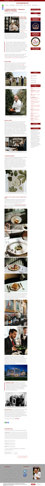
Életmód (26, 12)
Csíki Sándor (7, 12)
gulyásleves (8, 472)
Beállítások (38, 484)
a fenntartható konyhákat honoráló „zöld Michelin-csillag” (12, 57)
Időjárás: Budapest (33, 76)
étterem (8, 480)
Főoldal (6, 5)
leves (12, 474)
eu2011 (12, 471)
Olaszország (15, 477)
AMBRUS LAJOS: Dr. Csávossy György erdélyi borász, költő (35, 102)
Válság (5, 480)
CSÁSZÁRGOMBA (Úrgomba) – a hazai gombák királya (35, 91)
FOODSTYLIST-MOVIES (19, 5)
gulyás (5, 472)
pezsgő (18, 477)
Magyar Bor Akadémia (18, 474)
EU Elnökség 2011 (16, 471)
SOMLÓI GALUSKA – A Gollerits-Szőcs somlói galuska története (35, 106)
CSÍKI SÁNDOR (12, 5)
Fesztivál (20, 471)
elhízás (16, 469)
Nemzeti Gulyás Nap (7, 477)
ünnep (10, 480)
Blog (25, 5)
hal (10, 472)
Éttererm (5, 13)
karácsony (6, 474)
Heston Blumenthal (17, 472)
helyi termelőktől (22, 64)
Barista (14, 12)
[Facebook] (3, 9)
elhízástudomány (6, 471)
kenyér (8, 474)
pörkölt (20, 477)
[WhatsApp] (3, 5)
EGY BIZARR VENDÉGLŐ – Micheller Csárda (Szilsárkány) (35, 119)
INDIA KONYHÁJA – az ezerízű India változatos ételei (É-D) (35, 98)
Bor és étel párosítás (18, 12)
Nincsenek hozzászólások (10, 13)
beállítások (4, 485)
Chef (23, 12)
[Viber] (3, 7)
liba (14, 474)
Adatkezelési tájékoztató (27, 468)
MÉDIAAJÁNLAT (35, 5)
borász (22, 12)
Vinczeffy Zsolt (33, 101)
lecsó (10, 474)
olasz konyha (11, 477)
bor (15, 12)
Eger (11, 469)
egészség (13, 469)
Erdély (10, 471)
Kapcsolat (29, 5)
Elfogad (33, 484)
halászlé (13, 472)
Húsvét (20, 472)
